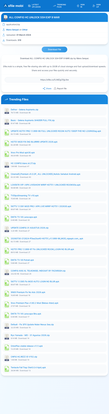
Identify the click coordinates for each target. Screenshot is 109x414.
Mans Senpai (12, 29)
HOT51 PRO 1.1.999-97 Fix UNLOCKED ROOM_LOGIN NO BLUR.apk (42, 249)
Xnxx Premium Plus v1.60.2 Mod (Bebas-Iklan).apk (34, 303)
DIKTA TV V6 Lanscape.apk (24, 217)
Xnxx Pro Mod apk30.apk (23, 152)
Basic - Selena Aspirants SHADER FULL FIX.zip (33, 120)
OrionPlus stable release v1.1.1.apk (27, 346)
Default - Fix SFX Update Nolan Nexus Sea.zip (32, 324)
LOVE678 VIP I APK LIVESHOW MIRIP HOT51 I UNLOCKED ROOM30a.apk (45, 185)
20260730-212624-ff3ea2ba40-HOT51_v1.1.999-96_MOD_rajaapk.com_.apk (47, 238)
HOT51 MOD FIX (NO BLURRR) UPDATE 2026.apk (34, 142)
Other (25, 29)
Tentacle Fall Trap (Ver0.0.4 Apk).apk (28, 367)
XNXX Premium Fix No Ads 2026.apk (28, 292)
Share (48, 88)
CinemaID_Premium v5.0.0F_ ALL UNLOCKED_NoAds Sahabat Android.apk (45, 174)
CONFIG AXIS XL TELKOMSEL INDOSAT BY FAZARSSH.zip (38, 270)
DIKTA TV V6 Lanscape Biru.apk (26, 313)
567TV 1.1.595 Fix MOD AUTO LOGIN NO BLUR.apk (35, 281)
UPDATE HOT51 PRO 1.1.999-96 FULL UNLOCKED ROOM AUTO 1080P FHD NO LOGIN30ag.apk (56, 131)
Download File (54, 49)
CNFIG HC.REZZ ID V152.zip (24, 356)
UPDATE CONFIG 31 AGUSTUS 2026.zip (30, 228)
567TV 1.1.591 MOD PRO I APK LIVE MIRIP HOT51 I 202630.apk (41, 206)
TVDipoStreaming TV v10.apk (25, 195)
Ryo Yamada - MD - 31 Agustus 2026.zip (30, 335)
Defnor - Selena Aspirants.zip (24, 109)
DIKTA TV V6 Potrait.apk (22, 260)
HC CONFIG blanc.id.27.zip (23, 163)
